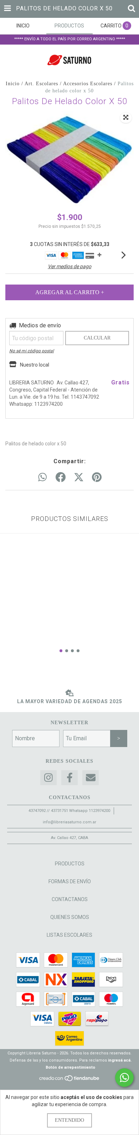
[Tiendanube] (69, 1080)
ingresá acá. (120, 1060)
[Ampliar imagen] (126, 117)
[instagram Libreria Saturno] (48, 778)
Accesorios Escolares (87, 83)
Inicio (13, 83)
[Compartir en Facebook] (61, 477)
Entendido (69, 1120)
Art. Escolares (41, 83)
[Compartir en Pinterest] (97, 477)
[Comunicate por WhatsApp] (124, 1077)
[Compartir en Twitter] (79, 477)
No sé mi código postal (31, 350)
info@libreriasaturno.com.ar (69, 822)
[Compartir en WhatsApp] (42, 477)
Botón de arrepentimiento (70, 1067)
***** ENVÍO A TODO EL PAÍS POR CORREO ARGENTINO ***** (69, 39)
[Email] (90, 778)
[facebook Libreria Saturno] (69, 778)
